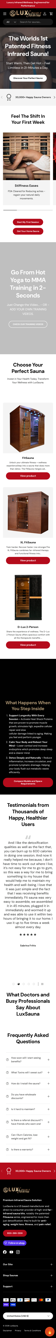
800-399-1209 (15, 1233)
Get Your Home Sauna (28, 231)
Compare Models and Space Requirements (28, 782)
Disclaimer (7, 1330)
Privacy (18, 1330)
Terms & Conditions (32, 1330)
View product (28, 475)
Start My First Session (28, 222)
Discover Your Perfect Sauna (28, 78)
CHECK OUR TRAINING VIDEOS (28, 324)
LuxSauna (14, 1326)
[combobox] (28, 22)
